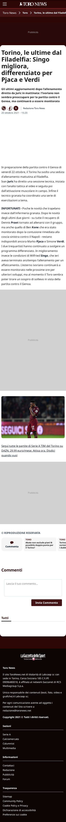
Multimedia (9, 748)
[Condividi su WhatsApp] (3, 108)
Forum (6, 779)
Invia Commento (46, 603)
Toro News (9, 13)
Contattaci (8, 765)
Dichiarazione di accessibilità (19, 810)
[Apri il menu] (5, 4)
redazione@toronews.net (17, 710)
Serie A (7, 734)
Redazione (9, 770)
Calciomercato (11, 739)
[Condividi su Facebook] (9, 108)
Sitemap (7, 796)
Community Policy (13, 801)
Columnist (8, 743)
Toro (25, 12)
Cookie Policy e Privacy (15, 805)
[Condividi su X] (16, 108)
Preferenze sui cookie (15, 814)
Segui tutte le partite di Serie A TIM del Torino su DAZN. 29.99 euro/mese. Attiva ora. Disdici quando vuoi (32, 450)
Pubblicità (8, 774)
